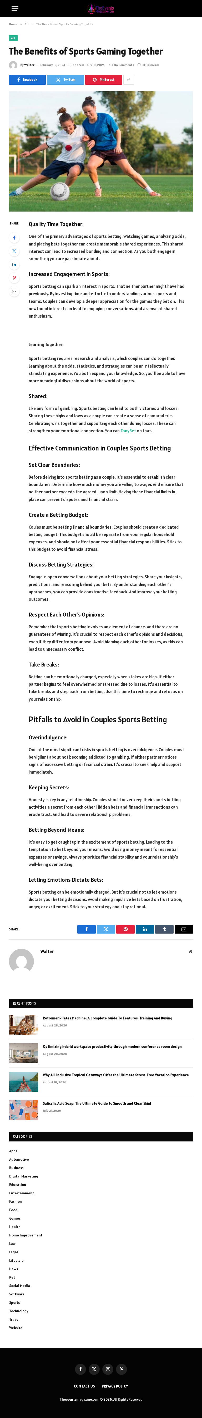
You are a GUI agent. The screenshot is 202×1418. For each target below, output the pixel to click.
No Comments (124, 65)
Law (12, 1243)
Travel (14, 1319)
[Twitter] (14, 251)
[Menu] (15, 8)
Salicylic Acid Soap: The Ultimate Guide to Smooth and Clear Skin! (97, 1103)
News (13, 1268)
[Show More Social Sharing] (128, 80)
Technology (18, 1311)
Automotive (19, 1159)
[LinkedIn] (14, 264)
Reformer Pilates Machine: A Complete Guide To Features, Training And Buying (107, 1018)
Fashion (15, 1201)
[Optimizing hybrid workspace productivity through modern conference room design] (23, 1053)
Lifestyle (16, 1260)
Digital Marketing (23, 1176)
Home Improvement (25, 1235)
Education (17, 1184)
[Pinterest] (14, 278)
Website (15, 1327)
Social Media (19, 1285)
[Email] (14, 291)
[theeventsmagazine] (101, 8)
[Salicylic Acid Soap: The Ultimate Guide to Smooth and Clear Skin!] (23, 1110)
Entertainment (21, 1193)
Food (13, 1209)
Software (16, 1294)
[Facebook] (14, 237)
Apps (13, 1151)
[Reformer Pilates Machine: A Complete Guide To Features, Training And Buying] (23, 1025)
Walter (29, 65)
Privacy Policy (115, 1386)
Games (15, 1218)
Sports (14, 1302)
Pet (12, 1277)
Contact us (84, 1386)
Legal (13, 1252)
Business (16, 1167)
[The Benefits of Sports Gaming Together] (101, 151)
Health (15, 1226)
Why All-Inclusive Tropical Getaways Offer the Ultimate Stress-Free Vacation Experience (116, 1075)
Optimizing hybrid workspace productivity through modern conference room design (112, 1046)
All (13, 38)
